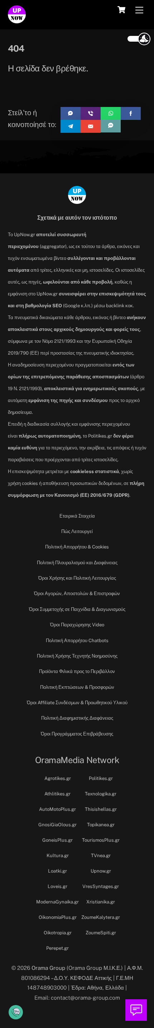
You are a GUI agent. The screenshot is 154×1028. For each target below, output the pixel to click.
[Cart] (121, 10)
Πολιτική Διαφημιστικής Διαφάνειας (77, 718)
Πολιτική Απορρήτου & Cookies (77, 547)
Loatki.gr (57, 871)
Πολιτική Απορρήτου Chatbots (77, 640)
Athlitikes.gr (57, 793)
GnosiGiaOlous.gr (57, 824)
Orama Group (48, 967)
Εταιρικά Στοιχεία (77, 516)
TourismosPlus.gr (101, 840)
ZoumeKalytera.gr (100, 917)
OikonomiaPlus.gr (58, 917)
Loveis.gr (57, 886)
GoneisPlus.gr (57, 840)
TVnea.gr (101, 855)
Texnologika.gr (100, 793)
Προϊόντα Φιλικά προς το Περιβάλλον (77, 671)
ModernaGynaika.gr (57, 902)
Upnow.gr (101, 871)
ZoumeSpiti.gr (101, 932)
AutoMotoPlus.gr (57, 809)
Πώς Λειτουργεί (77, 531)
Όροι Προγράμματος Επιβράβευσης (77, 734)
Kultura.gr (58, 855)
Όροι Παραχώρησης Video (77, 624)
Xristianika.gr (100, 902)
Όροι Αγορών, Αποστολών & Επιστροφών (77, 593)
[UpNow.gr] (17, 20)
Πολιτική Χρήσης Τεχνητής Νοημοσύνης (77, 656)
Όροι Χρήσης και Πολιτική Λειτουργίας (77, 578)
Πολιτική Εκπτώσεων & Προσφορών (77, 687)
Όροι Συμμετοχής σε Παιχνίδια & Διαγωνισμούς (77, 609)
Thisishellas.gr (101, 809)
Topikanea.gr (101, 824)
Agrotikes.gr (57, 778)
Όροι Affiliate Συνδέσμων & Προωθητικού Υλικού (77, 702)
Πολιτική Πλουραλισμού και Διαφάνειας (77, 562)
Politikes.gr (101, 778)
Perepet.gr (57, 948)
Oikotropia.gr (58, 932)
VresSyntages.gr (100, 886)
